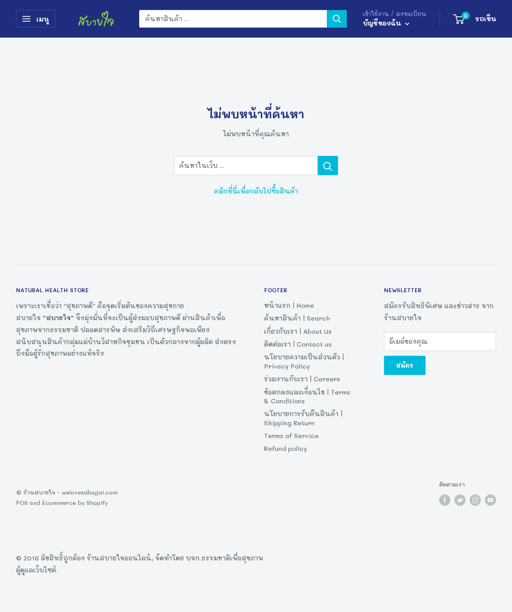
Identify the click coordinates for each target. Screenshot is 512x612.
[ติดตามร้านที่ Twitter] (460, 500)
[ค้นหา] (337, 19)
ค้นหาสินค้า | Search (297, 318)
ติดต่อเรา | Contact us (298, 344)
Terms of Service (291, 435)
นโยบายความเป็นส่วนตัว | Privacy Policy (304, 361)
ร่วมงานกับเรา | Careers (302, 379)
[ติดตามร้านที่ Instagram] (475, 500)
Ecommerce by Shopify (75, 502)
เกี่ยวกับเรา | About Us (298, 331)
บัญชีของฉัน (383, 22)
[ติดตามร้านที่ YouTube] (490, 500)
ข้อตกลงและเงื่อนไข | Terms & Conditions (307, 396)
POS (22, 502)
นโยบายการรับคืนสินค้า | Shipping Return (303, 418)
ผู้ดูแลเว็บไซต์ (36, 570)
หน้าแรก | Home (289, 305)
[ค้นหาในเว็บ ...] (328, 165)
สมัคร (405, 365)
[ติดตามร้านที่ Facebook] (444, 500)
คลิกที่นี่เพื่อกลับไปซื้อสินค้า (256, 191)
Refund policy (285, 448)
